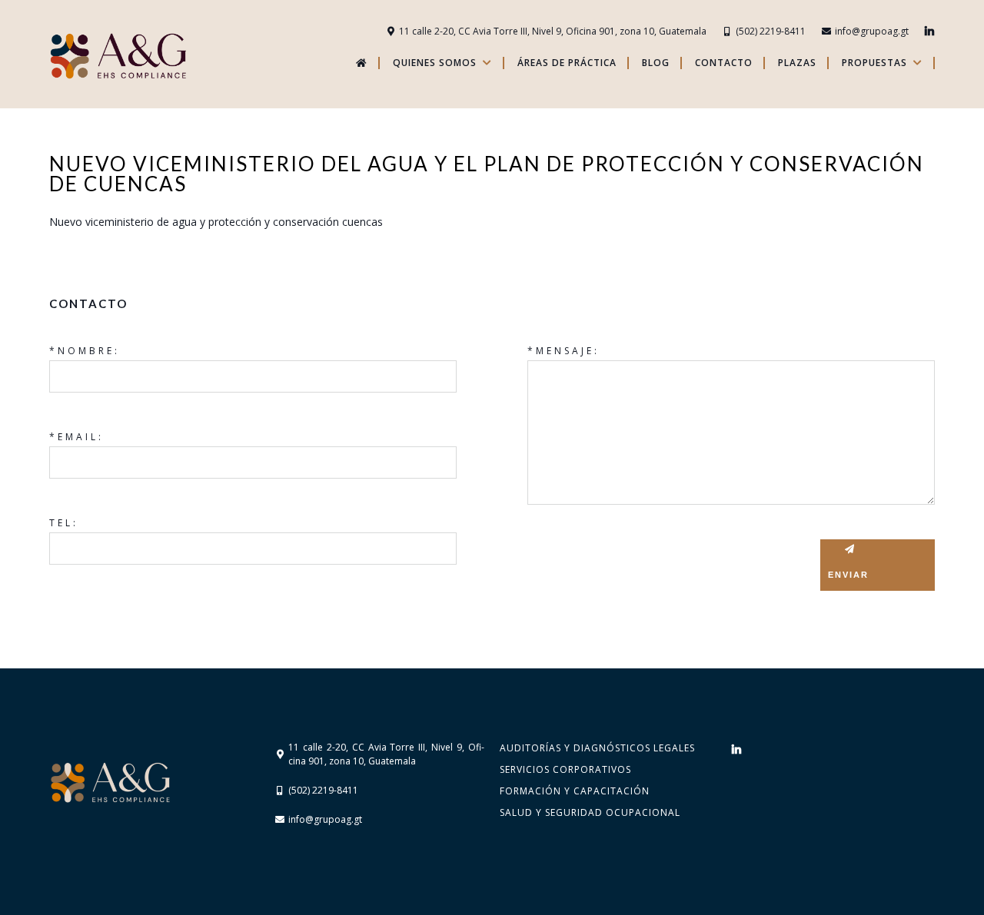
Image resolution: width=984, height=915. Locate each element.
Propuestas (874, 63)
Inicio (359, 63)
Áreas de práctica (567, 63)
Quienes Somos (435, 63)
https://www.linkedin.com (929, 31)
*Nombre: (84, 350)
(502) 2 (750, 31)
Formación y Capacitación (575, 790)
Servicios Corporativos (565, 769)
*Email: (76, 436)
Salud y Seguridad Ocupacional (590, 812)
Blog (656, 63)
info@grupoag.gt (872, 31)
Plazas (797, 63)
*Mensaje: (563, 350)
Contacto (724, 63)
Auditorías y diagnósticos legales (597, 747)
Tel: (63, 522)
